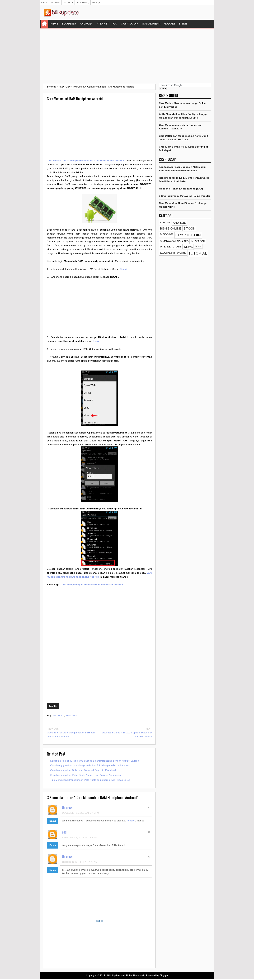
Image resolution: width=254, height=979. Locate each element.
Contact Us (55, 2)
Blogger (164, 975)
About (44, 2)
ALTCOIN (165, 222)
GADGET (169, 23)
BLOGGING (69, 23)
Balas (52, 820)
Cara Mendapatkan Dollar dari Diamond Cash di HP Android (83, 770)
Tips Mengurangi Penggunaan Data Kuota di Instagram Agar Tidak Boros (90, 779)
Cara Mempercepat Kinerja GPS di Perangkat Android (92, 584)
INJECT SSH (198, 241)
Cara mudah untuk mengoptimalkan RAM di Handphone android (85, 160)
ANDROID (86, 23)
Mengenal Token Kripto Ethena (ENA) (181, 188)
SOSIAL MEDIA (151, 23)
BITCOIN (189, 228)
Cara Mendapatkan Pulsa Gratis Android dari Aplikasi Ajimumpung (86, 775)
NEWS (54, 23)
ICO (114, 23)
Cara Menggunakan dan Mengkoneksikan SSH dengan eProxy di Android (90, 765)
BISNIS (183, 23)
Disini (123, 269)
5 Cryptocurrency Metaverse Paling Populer (184, 195)
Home (44, 24)
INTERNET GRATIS (171, 246)
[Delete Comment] (149, 808)
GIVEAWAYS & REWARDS (174, 241)
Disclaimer (68, 2)
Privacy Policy (82, 2)
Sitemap (96, 2)
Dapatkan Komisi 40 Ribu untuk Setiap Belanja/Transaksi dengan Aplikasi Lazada (94, 760)
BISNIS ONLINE (170, 228)
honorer (131, 820)
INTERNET (102, 23)
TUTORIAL (72, 715)
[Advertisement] (127, 56)
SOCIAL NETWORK (173, 252)
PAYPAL (198, 246)
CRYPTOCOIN (129, 23)
